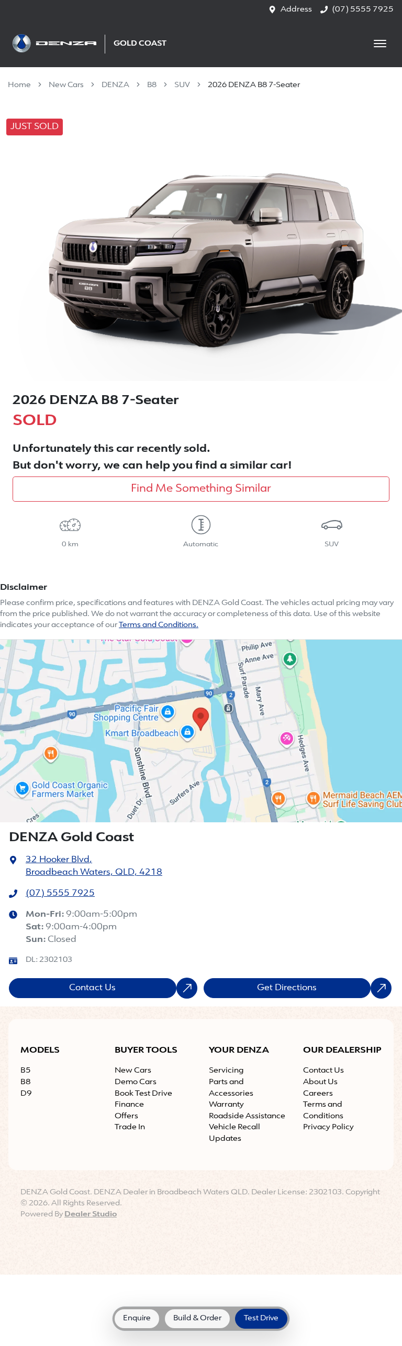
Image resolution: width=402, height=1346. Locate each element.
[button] (380, 43)
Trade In (130, 1127)
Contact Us (92, 988)
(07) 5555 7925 (363, 10)
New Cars (66, 85)
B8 (152, 85)
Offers (126, 1116)
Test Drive (261, 1318)
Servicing (226, 1071)
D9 (26, 1094)
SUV (182, 85)
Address (296, 10)
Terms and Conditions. (158, 625)
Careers (318, 1094)
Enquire (137, 1318)
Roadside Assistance (247, 1116)
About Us (320, 1082)
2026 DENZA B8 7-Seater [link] (254, 85)
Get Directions (287, 988)
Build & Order (197, 1318)
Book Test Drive (143, 1094)
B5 (25, 1071)
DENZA (115, 85)
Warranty (226, 1105)
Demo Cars (136, 1082)
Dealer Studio (90, 1214)
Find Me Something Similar (201, 489)
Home (19, 85)
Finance (129, 1105)
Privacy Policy (328, 1127)
